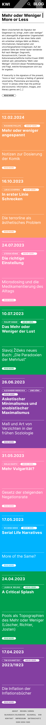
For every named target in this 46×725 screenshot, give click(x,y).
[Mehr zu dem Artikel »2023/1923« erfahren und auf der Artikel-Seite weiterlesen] (23, 676)
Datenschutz (34, 718)
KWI (40, 715)
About (15, 711)
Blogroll (31, 715)
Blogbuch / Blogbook (14, 715)
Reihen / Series (27, 711)
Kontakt (9, 718)
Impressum (20, 718)
